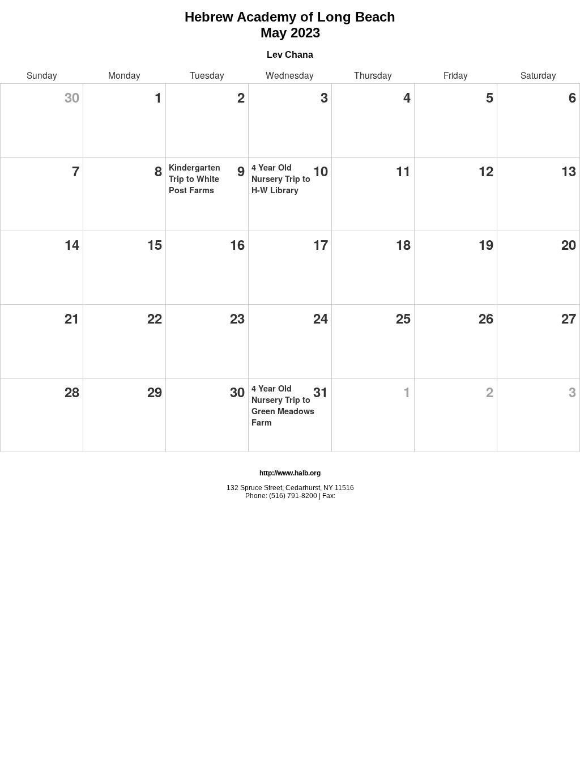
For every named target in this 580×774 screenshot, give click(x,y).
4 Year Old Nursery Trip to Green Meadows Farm (282, 405)
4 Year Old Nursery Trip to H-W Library (280, 178)
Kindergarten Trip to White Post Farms (194, 178)
